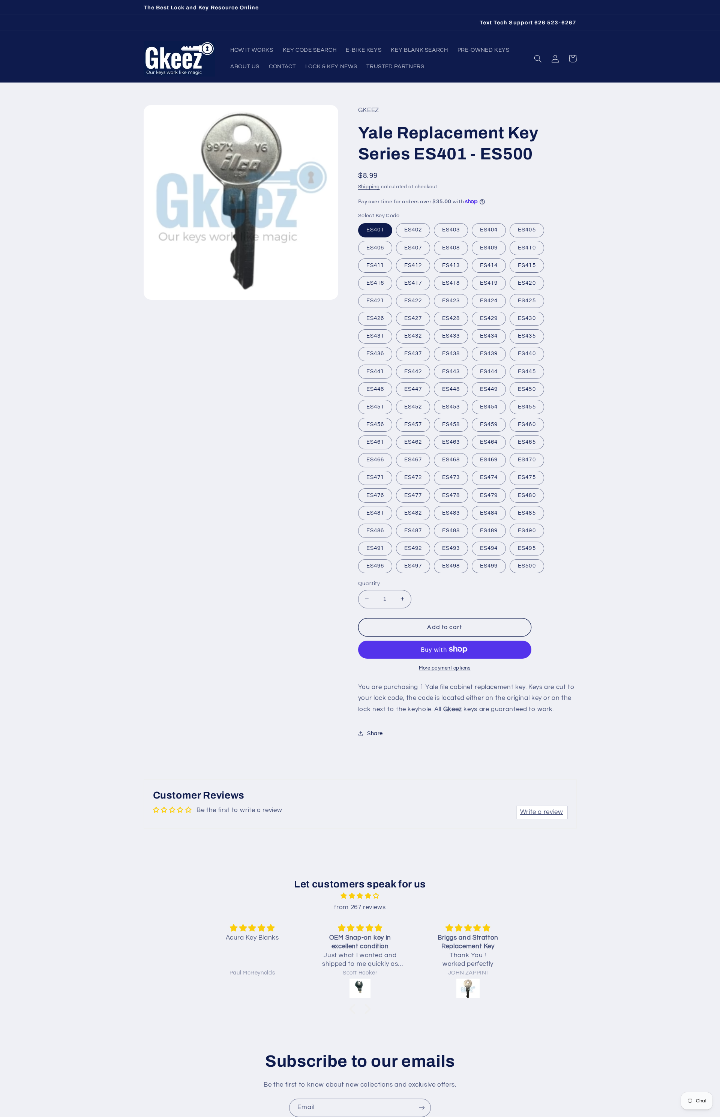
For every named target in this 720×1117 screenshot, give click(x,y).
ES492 (413, 548)
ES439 (489, 353)
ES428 (451, 318)
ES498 (451, 565)
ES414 (489, 265)
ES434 (489, 336)
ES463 (451, 441)
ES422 (413, 300)
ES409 (489, 247)
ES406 (375, 247)
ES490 (527, 530)
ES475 (527, 477)
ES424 (489, 300)
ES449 (489, 389)
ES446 (375, 389)
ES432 (413, 336)
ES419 (489, 282)
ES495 (527, 548)
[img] (360, 896)
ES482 (413, 512)
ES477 (413, 495)
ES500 (527, 565)
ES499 (489, 565)
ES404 (489, 230)
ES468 (451, 459)
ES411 (375, 265)
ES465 (527, 441)
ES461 (375, 441)
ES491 (375, 548)
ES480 (527, 495)
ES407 (413, 247)
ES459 (489, 424)
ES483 (451, 512)
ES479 (489, 495)
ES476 (375, 495)
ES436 (375, 353)
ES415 (527, 265)
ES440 (527, 353)
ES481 (375, 512)
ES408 (451, 247)
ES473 (451, 477)
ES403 (451, 230)
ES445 (527, 371)
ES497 (413, 565)
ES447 (413, 389)
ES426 (375, 318)
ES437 (413, 353)
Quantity (369, 583)
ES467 (413, 459)
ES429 (489, 318)
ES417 (413, 282)
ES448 (451, 389)
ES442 (413, 371)
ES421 (375, 300)
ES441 (375, 371)
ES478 (451, 495)
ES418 (451, 282)
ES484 (489, 512)
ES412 (413, 265)
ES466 (375, 459)
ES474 (489, 477)
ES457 (413, 424)
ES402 (413, 230)
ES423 (451, 300)
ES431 (375, 336)
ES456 (375, 424)
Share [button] (375, 733)
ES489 (489, 530)
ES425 (527, 300)
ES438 (451, 353)
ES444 (489, 371)
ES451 (375, 406)
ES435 (527, 336)
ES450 (527, 389)
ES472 (413, 477)
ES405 (527, 230)
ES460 (527, 424)
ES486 (375, 530)
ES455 (527, 406)
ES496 (375, 565)
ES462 (413, 441)
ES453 (451, 406)
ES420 (527, 282)
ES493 (451, 548)
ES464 (489, 441)
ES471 (375, 477)
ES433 (451, 336)
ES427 (413, 318)
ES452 (413, 406)
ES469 (489, 459)
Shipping (369, 186)
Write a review (541, 812)
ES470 (527, 459)
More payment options (445, 667)
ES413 (451, 265)
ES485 (527, 512)
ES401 (375, 230)
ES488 (451, 530)
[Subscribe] (421, 1108)
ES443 (451, 371)
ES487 (413, 530)
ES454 (489, 406)
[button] (538, 58)
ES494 (489, 548)
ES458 (451, 424)
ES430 (527, 318)
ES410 (527, 247)
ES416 (375, 282)
